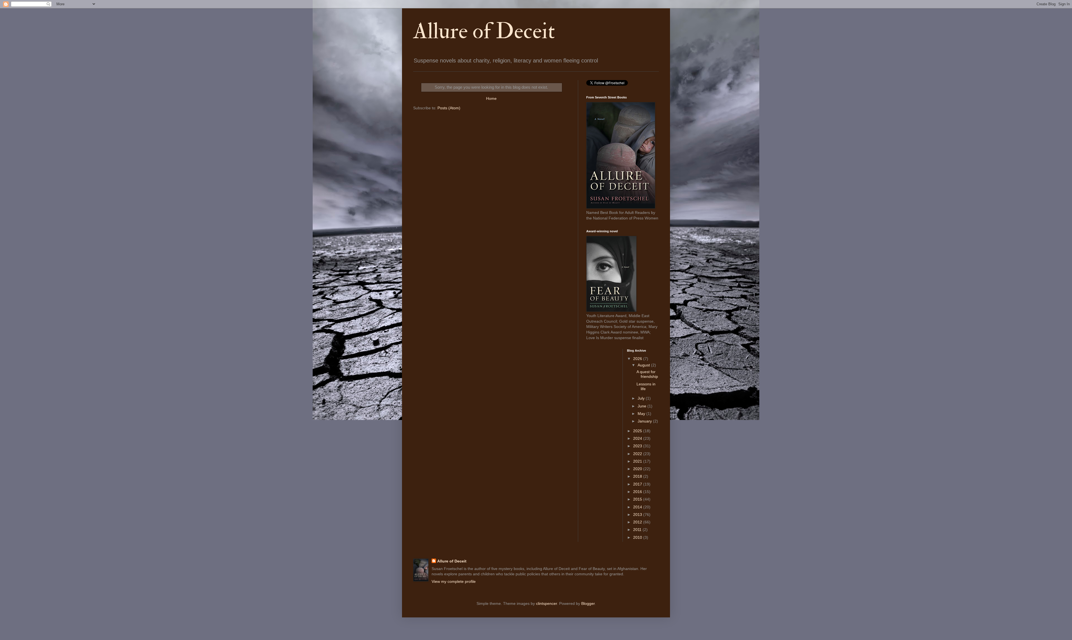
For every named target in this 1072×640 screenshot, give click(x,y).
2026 (638, 358)
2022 (638, 453)
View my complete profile (454, 581)
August (644, 365)
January (645, 421)
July (642, 398)
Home (491, 98)
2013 (638, 514)
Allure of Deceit (484, 31)
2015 (638, 499)
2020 (638, 469)
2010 (638, 537)
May (642, 413)
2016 (638, 491)
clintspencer (546, 603)
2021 (638, 461)
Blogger (588, 603)
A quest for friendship (647, 374)
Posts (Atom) (448, 108)
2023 (638, 446)
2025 (638, 431)
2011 (638, 529)
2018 (638, 476)
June (642, 406)
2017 (638, 484)
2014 (638, 507)
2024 (638, 438)
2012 (638, 522)
